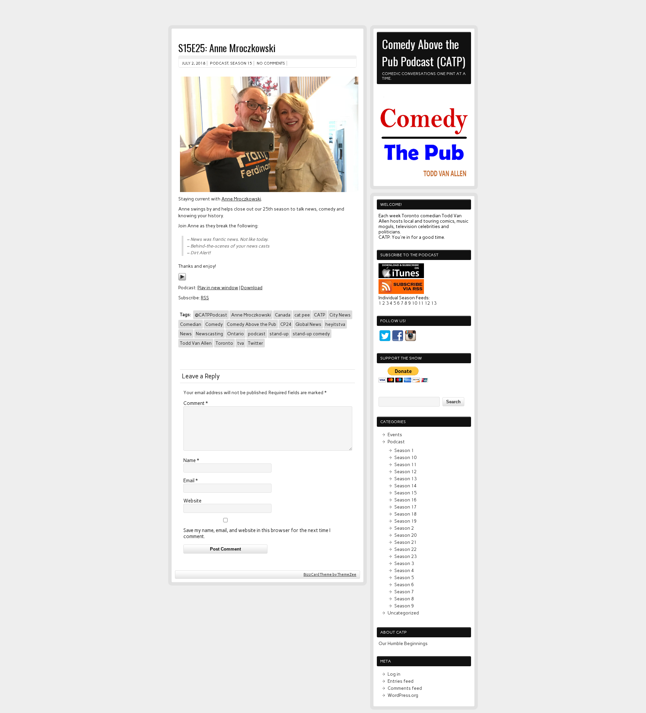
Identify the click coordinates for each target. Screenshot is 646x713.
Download (251, 287)
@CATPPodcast (211, 314)
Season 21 (405, 542)
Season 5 (404, 577)
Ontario (235, 333)
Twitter (255, 343)
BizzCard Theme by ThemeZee (329, 574)
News (186, 333)
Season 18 (405, 514)
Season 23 (405, 556)
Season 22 (405, 549)
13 (433, 303)
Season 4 (404, 570)
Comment (195, 403)
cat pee (302, 314)
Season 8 (404, 598)
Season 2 (404, 528)
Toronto (224, 343)
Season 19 (405, 521)
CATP (319, 314)
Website (192, 501)
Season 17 (405, 507)
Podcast (219, 63)
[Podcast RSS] (401, 292)
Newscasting (209, 333)
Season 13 (405, 478)
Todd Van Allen (196, 343)
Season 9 (404, 605)
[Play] (182, 279)
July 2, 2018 (193, 63)
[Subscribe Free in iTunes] (401, 276)
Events (395, 434)
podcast (256, 333)
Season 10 (405, 457)
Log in (394, 674)
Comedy (214, 324)
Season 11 (405, 464)
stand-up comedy (311, 333)
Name (191, 460)
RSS (205, 297)
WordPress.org (403, 695)
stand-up (279, 333)
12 (427, 303)
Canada (282, 314)
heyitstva (335, 324)
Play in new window (218, 287)
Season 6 (404, 584)
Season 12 (405, 471)
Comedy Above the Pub (251, 324)
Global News (308, 324)
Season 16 (405, 499)
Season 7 (404, 591)
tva (240, 343)
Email (190, 481)
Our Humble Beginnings (403, 643)
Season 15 (241, 63)
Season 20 (405, 535)
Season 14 (405, 485)
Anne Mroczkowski (241, 198)
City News (340, 314)
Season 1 (404, 450)
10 (414, 303)
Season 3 (404, 563)
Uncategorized (403, 612)
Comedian (190, 324)
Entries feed (401, 681)
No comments (271, 63)
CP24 (285, 324)
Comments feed (405, 688)
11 (421, 303)
